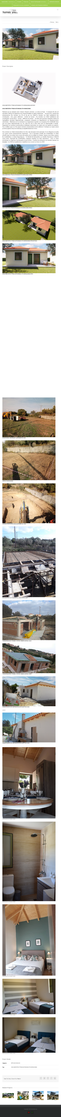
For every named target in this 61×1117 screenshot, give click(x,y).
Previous (52, 22)
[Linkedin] (55, 1078)
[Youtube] (28, 1112)
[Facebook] (41, 1078)
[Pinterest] (48, 1078)
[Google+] (51, 1078)
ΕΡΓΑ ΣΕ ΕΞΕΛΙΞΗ (15, 1063)
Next (57, 22)
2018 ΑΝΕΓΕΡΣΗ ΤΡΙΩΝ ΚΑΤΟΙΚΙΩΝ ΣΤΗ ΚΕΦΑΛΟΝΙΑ (24, 1067)
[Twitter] (44, 1078)
